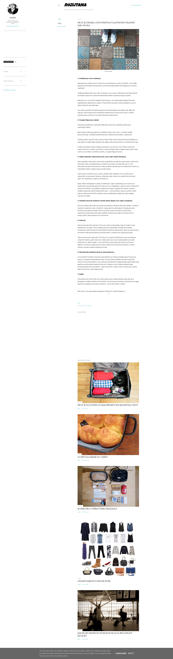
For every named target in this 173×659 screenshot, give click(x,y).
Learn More (120, 653)
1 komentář (85, 408)
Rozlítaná (75, 5)
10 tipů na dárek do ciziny (93, 457)
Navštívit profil (13, 26)
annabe (13, 17)
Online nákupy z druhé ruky (94, 581)
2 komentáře (85, 639)
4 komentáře (85, 584)
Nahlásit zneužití (10, 90)
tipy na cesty (62, 26)
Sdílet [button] (59, 19)
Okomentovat (85, 460)
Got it (131, 653)
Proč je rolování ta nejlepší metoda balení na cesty (108, 405)
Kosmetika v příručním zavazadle (97, 508)
